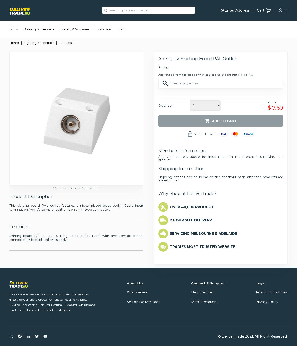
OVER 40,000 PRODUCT (192, 207)
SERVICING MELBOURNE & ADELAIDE (203, 233)
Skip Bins (104, 29)
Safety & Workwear (76, 29)
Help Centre (201, 292)
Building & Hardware (39, 29)
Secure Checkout (205, 134)
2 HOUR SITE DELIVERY (191, 220)
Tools (122, 29)
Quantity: (165, 105)
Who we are (137, 292)
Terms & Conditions (271, 292)
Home (14, 43)
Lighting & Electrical (39, 43)
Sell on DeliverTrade (143, 302)
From (272, 102)
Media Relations (204, 302)
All (11, 29)
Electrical (65, 43)
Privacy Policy (266, 302)
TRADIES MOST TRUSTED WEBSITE (202, 247)
